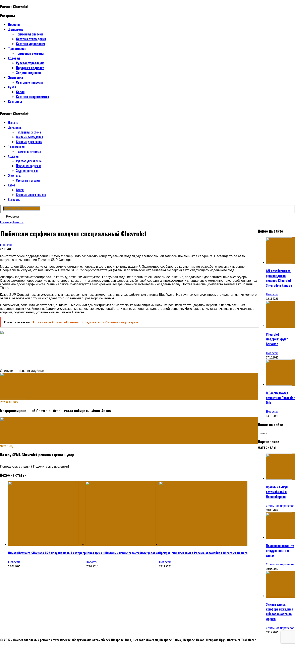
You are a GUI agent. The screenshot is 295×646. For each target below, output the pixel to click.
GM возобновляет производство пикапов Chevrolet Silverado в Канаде (279, 278)
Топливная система (29, 34)
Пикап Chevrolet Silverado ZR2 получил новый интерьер (47, 553)
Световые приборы (29, 82)
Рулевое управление (30, 63)
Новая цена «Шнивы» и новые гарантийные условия (122, 553)
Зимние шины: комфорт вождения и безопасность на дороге (279, 611)
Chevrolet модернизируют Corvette (277, 339)
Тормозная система (30, 53)
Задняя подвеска (28, 72)
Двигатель (15, 29)
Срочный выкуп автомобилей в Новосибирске (277, 492)
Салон (20, 91)
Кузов (12, 87)
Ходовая (14, 58)
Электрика (15, 77)
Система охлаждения (31, 38)
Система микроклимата (32, 96)
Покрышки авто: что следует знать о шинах (280, 550)
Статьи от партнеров (280, 505)
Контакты (15, 101)
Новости (14, 24)
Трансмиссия (17, 48)
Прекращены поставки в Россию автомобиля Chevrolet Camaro (203, 553)
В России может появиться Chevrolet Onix (280, 398)
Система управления (30, 43)
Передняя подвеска (30, 67)
